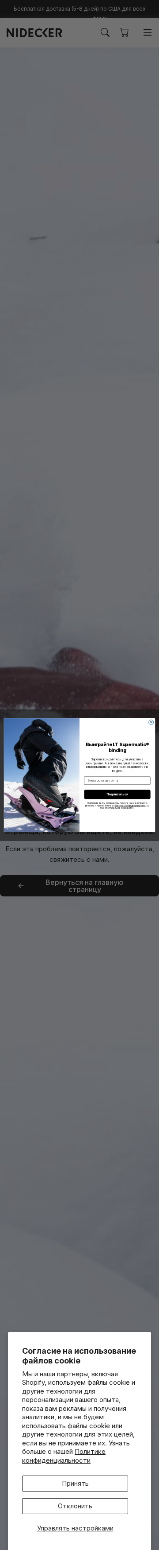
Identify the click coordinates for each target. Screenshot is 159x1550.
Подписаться (117, 794)
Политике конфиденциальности (64, 1455)
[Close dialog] (151, 722)
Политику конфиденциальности (130, 805)
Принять (75, 1483)
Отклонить (75, 1506)
